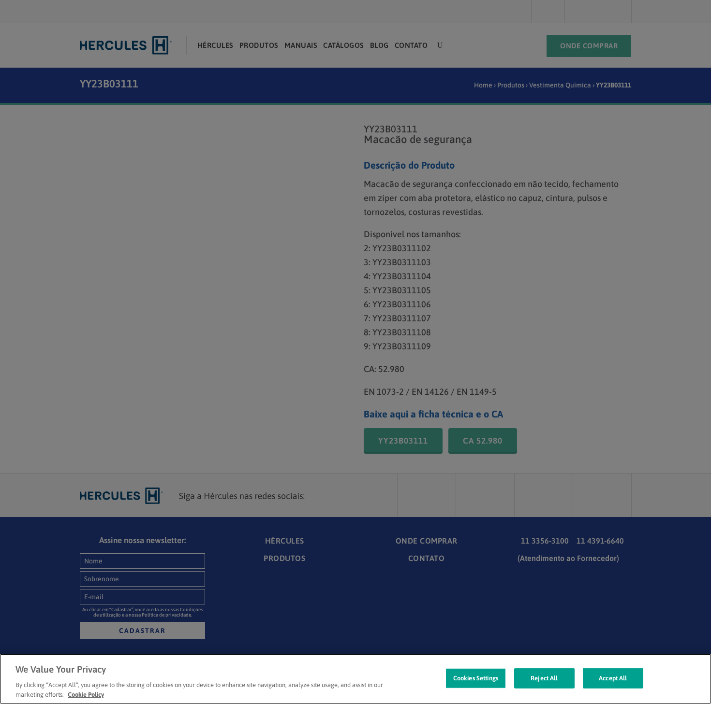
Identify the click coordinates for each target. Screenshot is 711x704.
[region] (355, 679)
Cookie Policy (86, 694)
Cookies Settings (475, 678)
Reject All (544, 678)
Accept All (613, 678)
